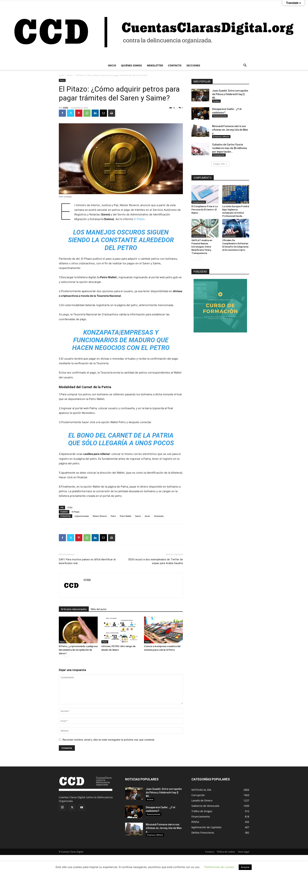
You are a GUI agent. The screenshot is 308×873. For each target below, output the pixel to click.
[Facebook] (62, 113)
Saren (147, 516)
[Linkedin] (95, 113)
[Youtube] (81, 807)
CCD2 (65, 107)
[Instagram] (62, 807)
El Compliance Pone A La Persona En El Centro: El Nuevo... (204, 209)
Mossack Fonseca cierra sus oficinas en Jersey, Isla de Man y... (230, 130)
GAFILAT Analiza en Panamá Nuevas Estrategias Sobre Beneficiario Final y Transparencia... (201, 246)
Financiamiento (220, 116)
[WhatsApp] (87, 113)
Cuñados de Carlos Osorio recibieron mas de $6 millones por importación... (229, 148)
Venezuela (158, 516)
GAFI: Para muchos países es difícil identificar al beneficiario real (87, 561)
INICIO (112, 65)
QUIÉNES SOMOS (131, 65)
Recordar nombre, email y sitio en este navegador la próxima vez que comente (108, 739)
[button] (245, 65)
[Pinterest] (78, 113)
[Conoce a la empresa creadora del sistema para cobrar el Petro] (163, 630)
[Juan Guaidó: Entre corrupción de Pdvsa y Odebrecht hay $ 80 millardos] (200, 95)
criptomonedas (82, 516)
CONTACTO (174, 65)
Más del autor (99, 609)
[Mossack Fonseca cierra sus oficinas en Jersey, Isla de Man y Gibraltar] (200, 130)
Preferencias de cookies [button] (219, 867)
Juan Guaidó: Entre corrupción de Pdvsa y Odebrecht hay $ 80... (230, 94)
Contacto (209, 851)
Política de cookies (226, 851)
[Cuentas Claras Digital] (154, 30)
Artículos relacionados (74, 609)
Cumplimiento (198, 202)
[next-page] (67, 655)
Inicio (61, 75)
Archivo (216, 101)
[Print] (111, 113)
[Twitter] (70, 113)
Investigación (219, 155)
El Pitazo (139, 219)
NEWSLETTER (155, 65)
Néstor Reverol (100, 516)
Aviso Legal (243, 851)
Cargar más (219, 163)
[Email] (103, 113)
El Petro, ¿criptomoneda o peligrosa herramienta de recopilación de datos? (78, 650)
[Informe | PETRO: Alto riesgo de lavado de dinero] (120, 630)
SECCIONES (193, 65)
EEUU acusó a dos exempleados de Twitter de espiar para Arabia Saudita (156, 561)
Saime (138, 516)
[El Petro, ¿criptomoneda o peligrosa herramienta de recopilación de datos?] (78, 630)
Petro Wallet (125, 516)
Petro (70, 75)
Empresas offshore (221, 136)
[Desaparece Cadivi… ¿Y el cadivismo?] (200, 113)
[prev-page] (61, 655)
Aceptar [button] (245, 867)
